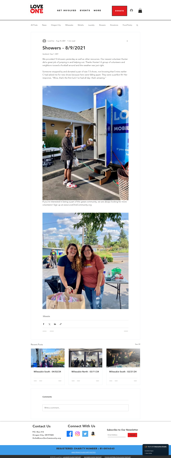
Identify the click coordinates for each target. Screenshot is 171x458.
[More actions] (127, 41)
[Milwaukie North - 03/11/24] (85, 358)
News (44, 25)
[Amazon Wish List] (93, 434)
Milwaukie (69, 25)
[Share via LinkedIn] (55, 324)
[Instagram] (77, 434)
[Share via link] (61, 324)
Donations (114, 25)
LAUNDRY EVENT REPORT (72, 457)
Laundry (91, 25)
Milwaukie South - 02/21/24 (123, 371)
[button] (66, 10)
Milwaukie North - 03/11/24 (85, 371)
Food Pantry (127, 25)
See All (137, 344)
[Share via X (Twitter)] (49, 324)
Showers (102, 25)
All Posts (34, 25)
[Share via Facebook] (43, 324)
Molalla (81, 25)
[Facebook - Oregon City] (70, 434)
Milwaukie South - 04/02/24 (47, 371)
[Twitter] (85, 434)
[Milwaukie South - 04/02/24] (48, 358)
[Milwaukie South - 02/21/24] (123, 358)
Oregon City (56, 25)
